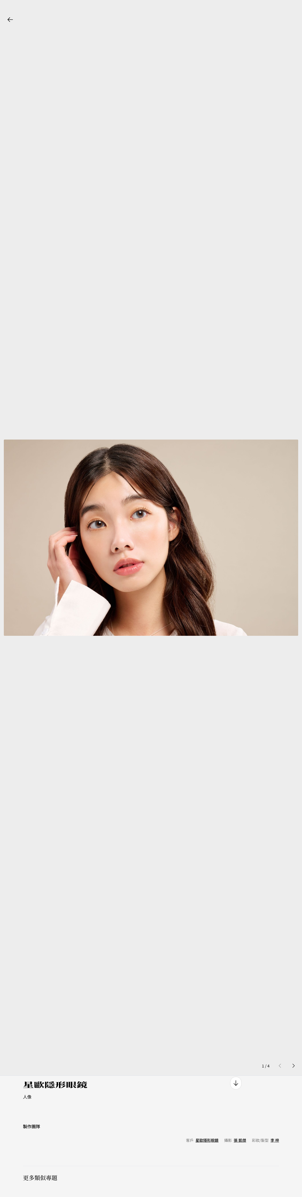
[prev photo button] (280, 1067)
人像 (27, 1098)
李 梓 (274, 1142)
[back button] (10, 19)
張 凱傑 (240, 1142)
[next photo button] (293, 1067)
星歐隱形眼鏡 (207, 1142)
